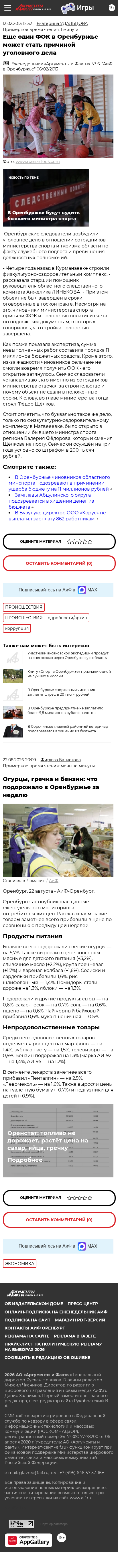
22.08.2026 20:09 (19, 759)
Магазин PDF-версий (80, 1320)
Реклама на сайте (27, 1336)
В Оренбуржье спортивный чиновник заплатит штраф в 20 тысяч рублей (61, 692)
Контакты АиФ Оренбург (35, 1328)
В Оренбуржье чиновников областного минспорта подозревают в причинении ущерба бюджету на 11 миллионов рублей (59, 483)
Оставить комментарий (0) (59, 563)
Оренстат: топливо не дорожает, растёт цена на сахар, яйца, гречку (47, 1140)
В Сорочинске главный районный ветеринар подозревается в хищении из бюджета (67, 728)
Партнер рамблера (54, 1524)
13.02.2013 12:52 (17, 23)
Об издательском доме (34, 1303)
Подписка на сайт (27, 1320)
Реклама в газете (75, 1336)
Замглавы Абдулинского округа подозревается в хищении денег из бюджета (51, 501)
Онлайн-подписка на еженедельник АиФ (56, 1312)
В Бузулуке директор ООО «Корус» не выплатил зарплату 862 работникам (57, 516)
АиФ (53, 880)
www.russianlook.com (38, 161)
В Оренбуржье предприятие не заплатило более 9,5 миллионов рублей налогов (65, 710)
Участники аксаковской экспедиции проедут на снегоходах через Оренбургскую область (68, 655)
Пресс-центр (83, 1303)
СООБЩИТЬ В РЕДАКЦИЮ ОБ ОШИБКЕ (47, 1357)
